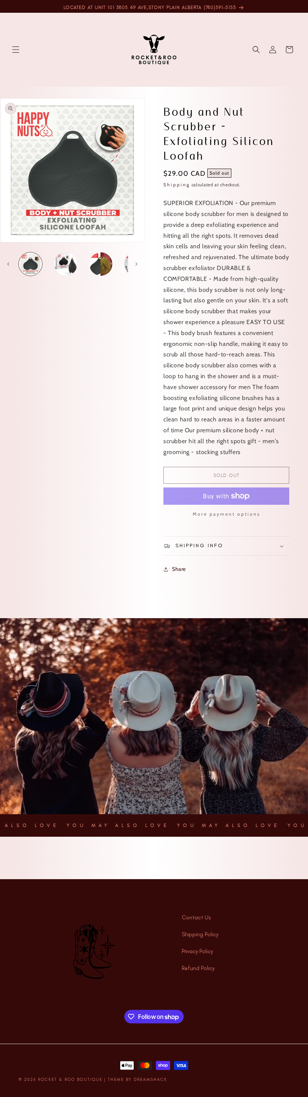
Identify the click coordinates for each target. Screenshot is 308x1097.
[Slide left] (8, 264)
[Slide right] (136, 264)
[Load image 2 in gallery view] (66, 264)
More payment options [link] (226, 514)
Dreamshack (150, 1079)
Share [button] (179, 569)
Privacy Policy (197, 951)
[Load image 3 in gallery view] (101, 264)
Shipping (176, 184)
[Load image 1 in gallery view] (30, 264)
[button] (16, 49)
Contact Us (196, 917)
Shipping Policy (200, 934)
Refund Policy (198, 968)
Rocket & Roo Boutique (70, 1079)
